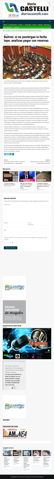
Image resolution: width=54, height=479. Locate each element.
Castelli (20, 24)
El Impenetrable (13, 24)
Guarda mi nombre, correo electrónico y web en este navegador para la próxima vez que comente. (25, 238)
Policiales (40, 24)
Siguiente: (40, 161)
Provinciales (28, 24)
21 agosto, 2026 (23, 189)
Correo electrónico (31, 223)
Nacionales (47, 24)
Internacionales (7, 27)
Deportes (35, 454)
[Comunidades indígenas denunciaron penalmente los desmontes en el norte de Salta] (43, 176)
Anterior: (14, 161)
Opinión (16, 27)
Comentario (7, 204)
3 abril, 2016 (7, 43)
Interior (34, 24)
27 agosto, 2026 (7, 186)
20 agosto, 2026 (40, 189)
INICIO (5, 24)
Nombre (6, 222)
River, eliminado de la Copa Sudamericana (36, 459)
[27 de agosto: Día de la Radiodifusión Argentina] (10, 176)
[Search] (50, 21)
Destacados (6, 454)
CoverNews (34, 476)
